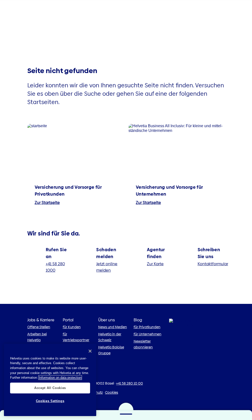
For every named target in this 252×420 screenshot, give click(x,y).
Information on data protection (60, 377)
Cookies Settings (50, 401)
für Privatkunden (147, 327)
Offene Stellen (38, 327)
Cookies (111, 392)
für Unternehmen (147, 334)
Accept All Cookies (50, 388)
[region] (50, 380)
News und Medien (112, 327)
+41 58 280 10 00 (129, 383)
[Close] (90, 351)
